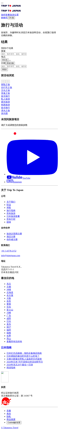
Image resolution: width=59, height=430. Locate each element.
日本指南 (6, 347)
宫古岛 (5, 60)
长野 (9, 336)
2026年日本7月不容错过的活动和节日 (25, 362)
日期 (3, 63)
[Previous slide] (3, 81)
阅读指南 (11, 367)
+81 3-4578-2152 (8, 251)
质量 (9, 411)
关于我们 (11, 202)
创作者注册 (12, 239)
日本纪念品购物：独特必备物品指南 (24, 353)
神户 (9, 327)
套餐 (7, 15)
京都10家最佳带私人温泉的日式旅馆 (24, 359)
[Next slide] (7, 81)
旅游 (12, 15)
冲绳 (9, 289)
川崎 (9, 312)
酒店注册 (11, 236)
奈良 (9, 301)
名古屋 (10, 295)
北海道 (10, 292)
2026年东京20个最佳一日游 (20, 365)
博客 (9, 207)
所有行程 (11, 219)
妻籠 (9, 304)
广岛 (9, 315)
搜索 (3, 51)
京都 (9, 287)
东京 (9, 284)
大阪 (9, 298)
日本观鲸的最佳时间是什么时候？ (23, 356)
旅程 (3, 15)
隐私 (9, 416)
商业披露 (11, 419)
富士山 (10, 310)
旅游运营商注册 (14, 234)
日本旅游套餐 (13, 216)
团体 (9, 222)
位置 (16, 15)
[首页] (11, 7)
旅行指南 (11, 210)
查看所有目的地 (14, 341)
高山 (9, 338)
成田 (9, 318)
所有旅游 (11, 213)
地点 (3, 57)
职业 (9, 205)
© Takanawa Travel (9, 427)
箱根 (9, 333)
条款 (9, 413)
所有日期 (10, 63)
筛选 (4, 69)
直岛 (9, 324)
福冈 (9, 330)
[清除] (10, 60)
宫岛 (9, 307)
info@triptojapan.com (10, 255)
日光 (9, 321)
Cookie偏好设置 (14, 422)
